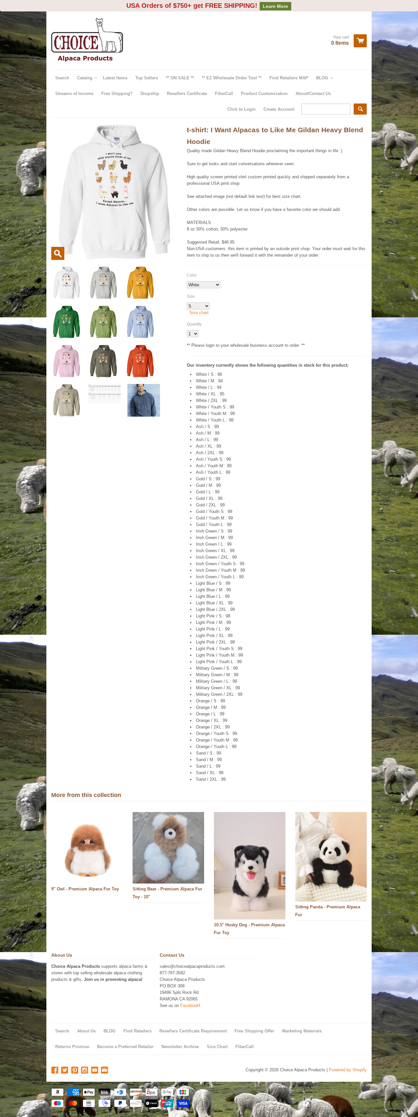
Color (192, 275)
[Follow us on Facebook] (55, 1070)
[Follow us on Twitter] (65, 1070)
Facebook (189, 1005)
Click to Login (241, 109)
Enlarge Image (57, 253)
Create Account (279, 109)
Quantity (194, 324)
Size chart (199, 312)
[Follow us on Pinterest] (75, 1070)
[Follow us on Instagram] (85, 1070)
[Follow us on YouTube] (95, 1070)
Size (191, 296)
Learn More (275, 6)
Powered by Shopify (348, 1069)
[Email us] (105, 1070)
